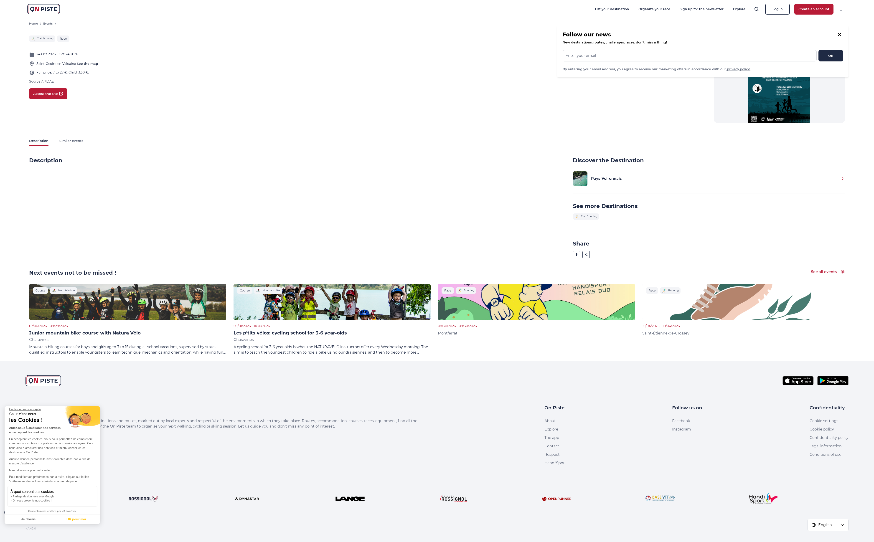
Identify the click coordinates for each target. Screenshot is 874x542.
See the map (87, 64)
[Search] (756, 9)
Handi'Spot (554, 463)
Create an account (813, 9)
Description (38, 141)
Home (33, 23)
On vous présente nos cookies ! (32, 500)
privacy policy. (738, 69)
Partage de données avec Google (33, 496)
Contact (551, 446)
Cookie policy (822, 429)
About (550, 421)
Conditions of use (825, 454)
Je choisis (28, 519)
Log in (777, 9)
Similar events (71, 141)
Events (48, 23)
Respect (552, 454)
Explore (739, 9)
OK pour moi (76, 519)
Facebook (681, 421)
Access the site (45, 94)
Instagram (681, 429)
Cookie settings (824, 421)
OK (830, 56)
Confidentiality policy (829, 438)
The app (551, 438)
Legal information (826, 446)
